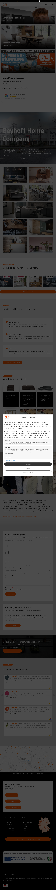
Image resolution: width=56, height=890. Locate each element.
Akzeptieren (28, 464)
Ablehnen (28, 468)
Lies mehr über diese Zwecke (10, 460)
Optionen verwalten (28, 472)
